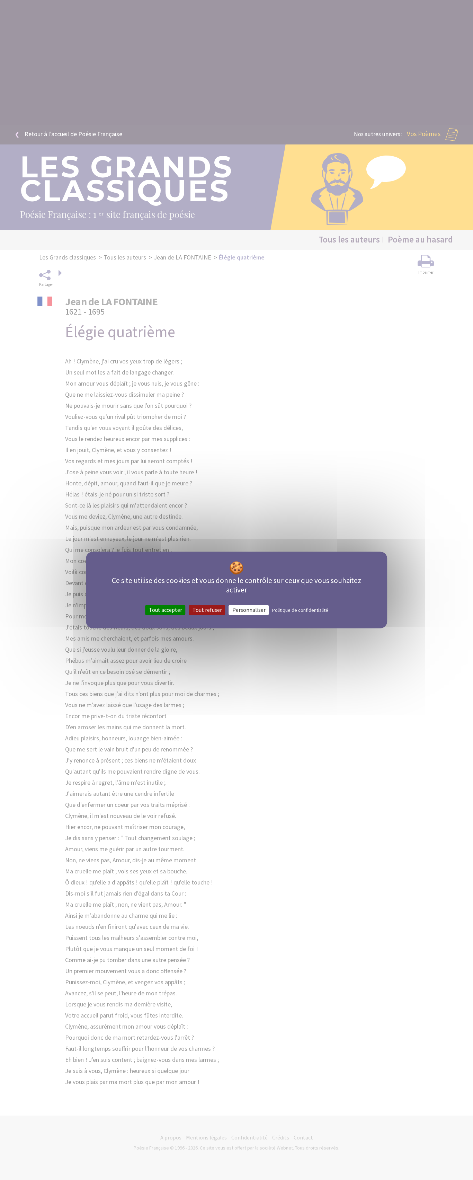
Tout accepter (165, 609)
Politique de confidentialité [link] (300, 610)
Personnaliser (249, 609)
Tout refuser (207, 609)
